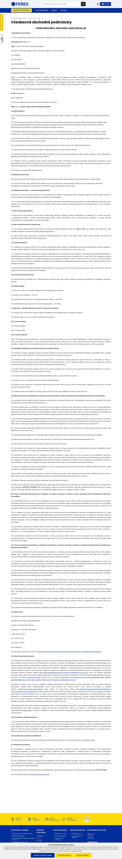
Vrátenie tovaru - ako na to (20, 842)
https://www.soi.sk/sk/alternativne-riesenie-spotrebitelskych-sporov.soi (63, 673)
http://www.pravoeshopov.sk (39, 774)
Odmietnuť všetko (64, 855)
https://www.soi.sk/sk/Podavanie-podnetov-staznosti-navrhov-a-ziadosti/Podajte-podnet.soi (69, 652)
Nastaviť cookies (83, 855)
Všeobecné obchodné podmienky (22, 834)
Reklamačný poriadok (18, 836)
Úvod (12, 18)
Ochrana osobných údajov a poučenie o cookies (23, 839)
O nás (39, 838)
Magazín (54, 10)
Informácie (18, 18)
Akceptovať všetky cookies (42, 855)
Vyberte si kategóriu (21, 10)
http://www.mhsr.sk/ (34, 677)
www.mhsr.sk (27, 710)
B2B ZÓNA (40, 836)
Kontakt (39, 840)
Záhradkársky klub (42, 10)
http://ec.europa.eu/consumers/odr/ (30, 689)
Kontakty (64, 10)
